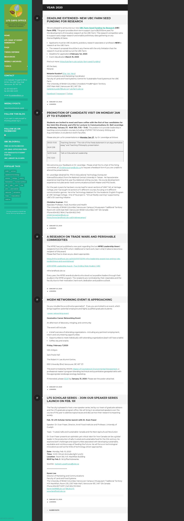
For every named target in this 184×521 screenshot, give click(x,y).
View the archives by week (14, 108)
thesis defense (15, 196)
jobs (11, 185)
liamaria (52, 104)
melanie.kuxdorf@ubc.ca (57, 89)
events (22, 178)
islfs (6, 185)
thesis (7, 196)
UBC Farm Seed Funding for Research (97, 28)
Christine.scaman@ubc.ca (70, 168)
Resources (9, 57)
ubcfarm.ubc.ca (76, 89)
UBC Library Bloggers (14, 158)
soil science (17, 192)
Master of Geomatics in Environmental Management (95, 369)
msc (22, 185)
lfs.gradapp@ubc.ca (16, 95)
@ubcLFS (70, 489)
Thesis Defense (11, 52)
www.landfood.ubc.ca (56, 491)
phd (6, 189)
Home (7, 35)
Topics (7, 66)
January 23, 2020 (55, 102)
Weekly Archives (12, 62)
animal (13, 171)
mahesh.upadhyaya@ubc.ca (67, 464)
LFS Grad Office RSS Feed (15, 149)
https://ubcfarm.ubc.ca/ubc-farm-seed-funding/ (80, 62)
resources (8, 192)
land (16, 185)
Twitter (70, 94)
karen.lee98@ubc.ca (56, 489)
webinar (7, 199)
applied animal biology (12, 174)
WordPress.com (21, 213)
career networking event (58, 313)
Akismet (16, 518)
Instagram (61, 94)
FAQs (6, 47)
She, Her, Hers (69, 74)
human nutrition (20, 182)
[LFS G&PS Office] (16, 10)
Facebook (51, 94)
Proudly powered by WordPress (16, 211)
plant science (14, 189)
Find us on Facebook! (14, 146)
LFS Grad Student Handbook (13, 41)
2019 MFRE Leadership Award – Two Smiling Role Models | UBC (73, 266)
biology (14, 178)
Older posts (54, 510)
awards (7, 178)
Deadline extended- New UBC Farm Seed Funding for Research (79, 20)
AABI (7, 171)
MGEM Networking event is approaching (79, 299)
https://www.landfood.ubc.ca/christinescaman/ (66, 218)
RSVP (66, 379)
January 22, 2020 (55, 499)
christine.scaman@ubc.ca (57, 215)
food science (9, 182)
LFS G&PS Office (16, 20)
